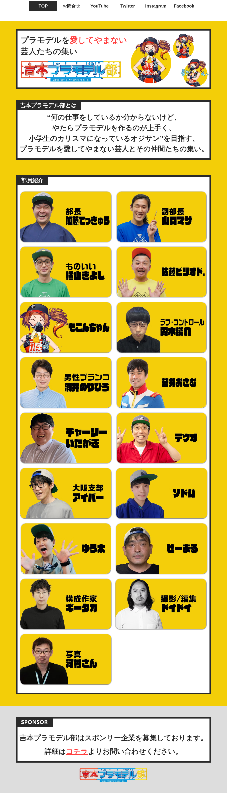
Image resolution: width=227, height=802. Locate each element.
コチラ (77, 751)
